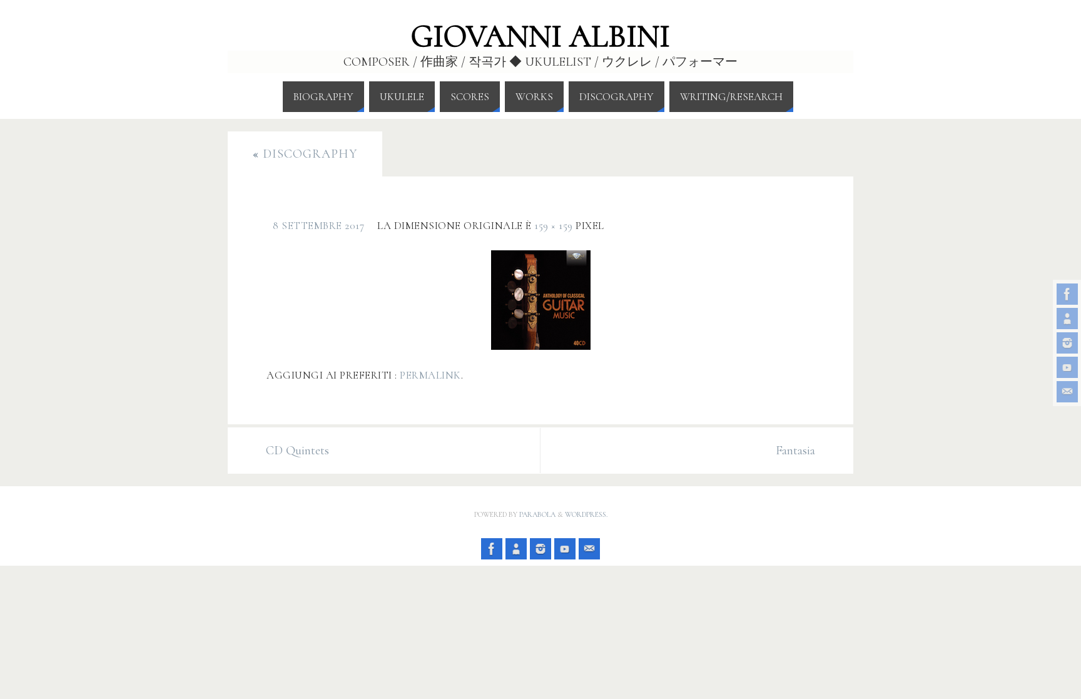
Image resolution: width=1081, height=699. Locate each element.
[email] (1067, 391)
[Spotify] (1067, 318)
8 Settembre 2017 (318, 225)
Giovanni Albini (540, 36)
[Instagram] (1067, 343)
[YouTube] (1067, 367)
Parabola (537, 514)
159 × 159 (553, 225)
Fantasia (795, 450)
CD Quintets (297, 450)
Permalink (430, 375)
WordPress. (586, 514)
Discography (305, 153)
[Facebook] (1067, 294)
